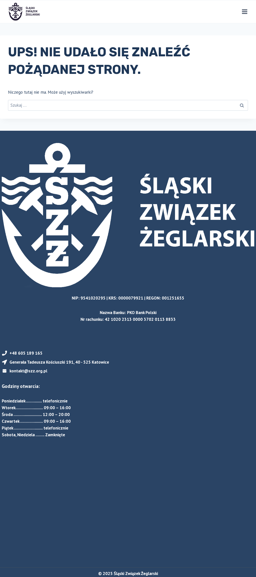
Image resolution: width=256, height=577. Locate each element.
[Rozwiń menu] (244, 11)
